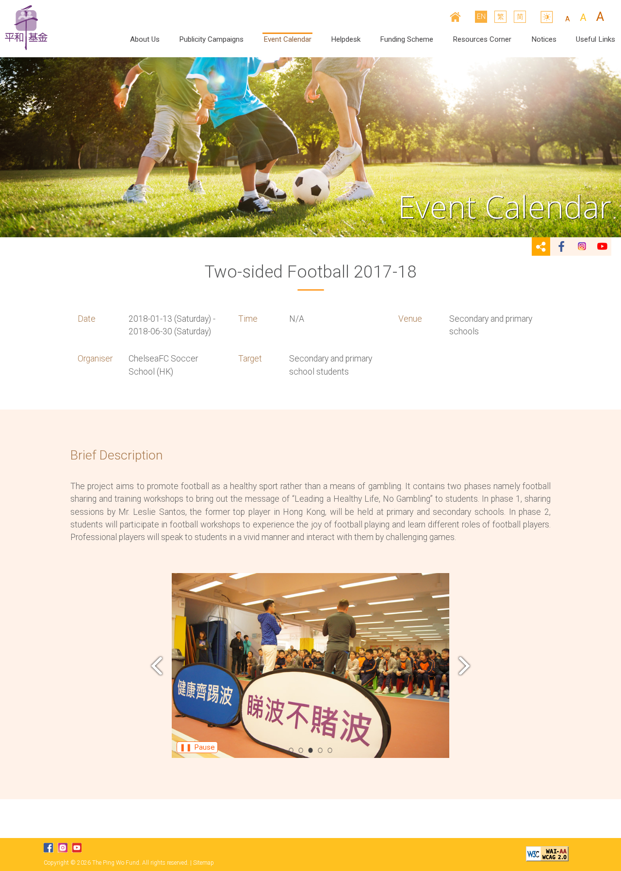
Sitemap (203, 862)
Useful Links (595, 39)
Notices (543, 39)
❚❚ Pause (197, 747)
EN (481, 16)
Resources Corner (482, 39)
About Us (145, 39)
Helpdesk (345, 39)
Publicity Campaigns (211, 39)
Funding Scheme (406, 39)
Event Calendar (287, 39)
